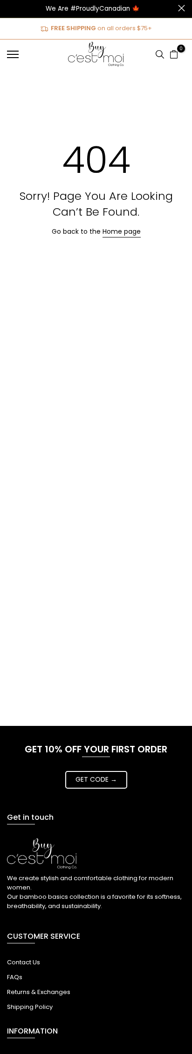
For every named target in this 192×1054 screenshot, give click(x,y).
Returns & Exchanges (38, 992)
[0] (174, 54)
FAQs (14, 977)
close (181, 8)
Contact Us (23, 962)
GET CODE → (96, 779)
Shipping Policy (30, 1006)
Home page (122, 231)
